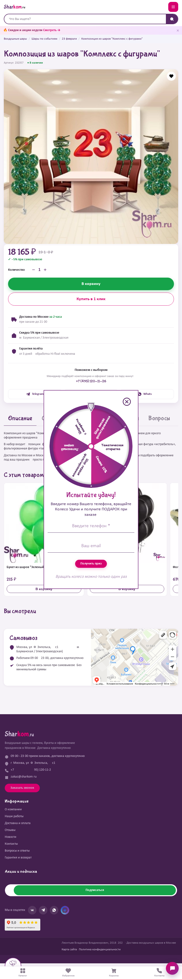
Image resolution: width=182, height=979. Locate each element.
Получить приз (91, 563)
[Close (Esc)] (127, 402)
